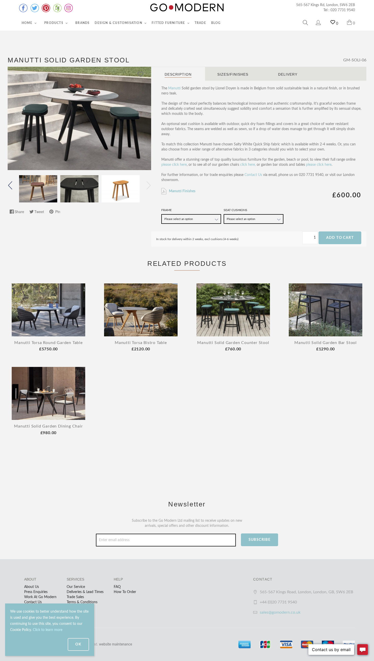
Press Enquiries (36, 592)
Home (27, 22)
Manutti (174, 88)
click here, (248, 165)
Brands (82, 22)
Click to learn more (47, 630)
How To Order (125, 592)
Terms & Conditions (82, 602)
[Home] (187, 8)
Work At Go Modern (40, 597)
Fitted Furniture (169, 22)
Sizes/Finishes (232, 74)
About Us (31, 587)
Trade (200, 22)
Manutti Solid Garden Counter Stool (233, 343)
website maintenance (115, 644)
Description (178, 74)
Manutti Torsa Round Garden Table (48, 343)
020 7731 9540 (342, 10)
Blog (216, 22)
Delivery (287, 74)
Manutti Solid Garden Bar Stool (325, 343)
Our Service (76, 587)
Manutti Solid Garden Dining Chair (48, 426)
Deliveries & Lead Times (85, 592)
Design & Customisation (119, 22)
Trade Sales (75, 597)
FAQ (117, 587)
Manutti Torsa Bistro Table (141, 343)
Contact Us (253, 175)
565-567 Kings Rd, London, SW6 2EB (325, 5)
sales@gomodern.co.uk (280, 612)
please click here (174, 165)
